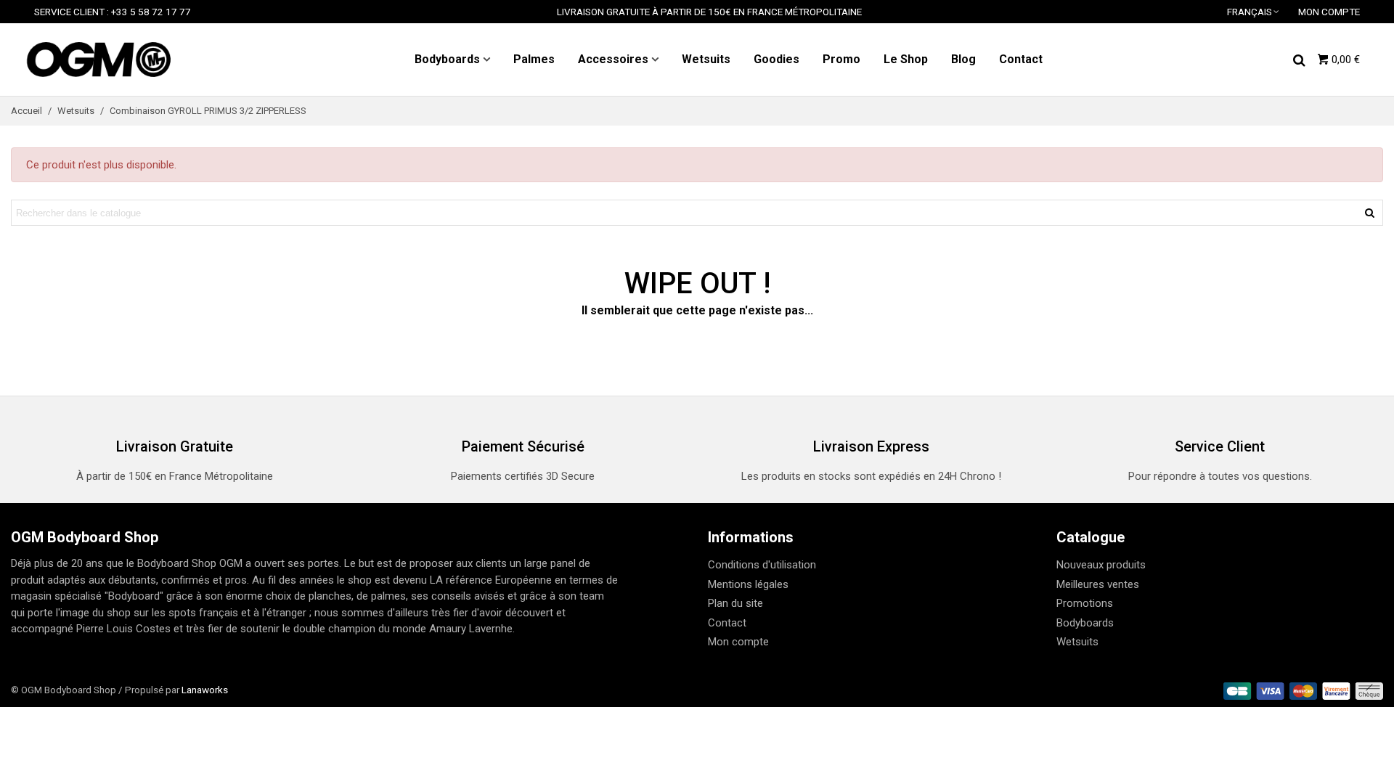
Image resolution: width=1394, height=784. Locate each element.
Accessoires (613, 59)
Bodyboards (447, 59)
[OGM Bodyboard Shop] (98, 59)
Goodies (776, 59)
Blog (963, 59)
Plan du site (735, 603)
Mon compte (738, 641)
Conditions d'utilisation (762, 564)
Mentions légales (748, 584)
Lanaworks (205, 689)
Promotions (1084, 603)
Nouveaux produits (1101, 564)
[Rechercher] (1298, 58)
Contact (1021, 59)
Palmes (534, 59)
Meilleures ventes (1097, 584)
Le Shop (906, 59)
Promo (841, 59)
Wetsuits (706, 59)
